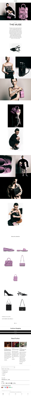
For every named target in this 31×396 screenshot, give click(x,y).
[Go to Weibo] (13, 383)
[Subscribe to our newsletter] (14, 367)
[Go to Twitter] (5, 383)
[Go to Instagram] (3, 383)
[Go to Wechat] (14, 383)
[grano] (3, 393)
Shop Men (15, 333)
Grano (3, 394)
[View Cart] (27, 393)
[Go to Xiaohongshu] (11, 383)
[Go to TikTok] (8, 383)
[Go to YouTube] (6, 383)
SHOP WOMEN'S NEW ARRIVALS (7, 318)
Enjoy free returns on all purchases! (15, 391)
